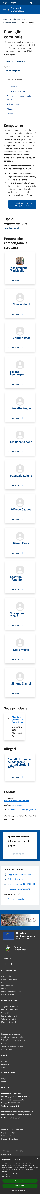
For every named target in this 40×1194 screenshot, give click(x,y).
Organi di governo (9, 22)
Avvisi (3, 1067)
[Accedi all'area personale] (31, 2)
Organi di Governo (8, 976)
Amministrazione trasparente (12, 1150)
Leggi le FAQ (6, 1136)
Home (5, 19)
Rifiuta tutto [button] (20, 1186)
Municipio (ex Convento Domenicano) (17, 719)
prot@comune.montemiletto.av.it (16, 800)
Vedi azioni (19, 61)
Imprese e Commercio (9, 1016)
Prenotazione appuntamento (12, 1129)
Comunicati (5, 1064)
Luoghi (3, 1078)
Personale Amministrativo (11, 991)
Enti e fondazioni (7, 985)
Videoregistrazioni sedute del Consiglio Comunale (22, 204)
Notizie (4, 1061)
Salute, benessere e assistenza (12, 1046)
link (8, 1176)
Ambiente (5, 1043)
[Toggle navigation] (4, 9)
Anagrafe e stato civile (9, 1006)
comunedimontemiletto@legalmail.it (22, 809)
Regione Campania (10, 2)
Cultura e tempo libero (9, 1009)
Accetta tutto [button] (20, 1181)
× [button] (37, 1158)
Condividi (8, 61)
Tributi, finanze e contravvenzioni (14, 1040)
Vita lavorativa (6, 1012)
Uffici (3, 982)
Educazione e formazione (10, 1034)
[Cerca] (35, 9)
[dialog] (20, 1175)
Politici (3, 988)
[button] (20, 1190)
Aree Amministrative (9, 979)
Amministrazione (16, 19)
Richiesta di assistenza (9, 1139)
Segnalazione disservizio (10, 1132)
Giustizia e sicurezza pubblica (12, 1037)
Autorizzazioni (6, 1049)
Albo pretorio (6, 1154)
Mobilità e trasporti (8, 1022)
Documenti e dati (7, 994)
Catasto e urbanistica (9, 1019)
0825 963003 (17, 805)
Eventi (3, 1081)
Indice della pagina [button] (14, 79)
